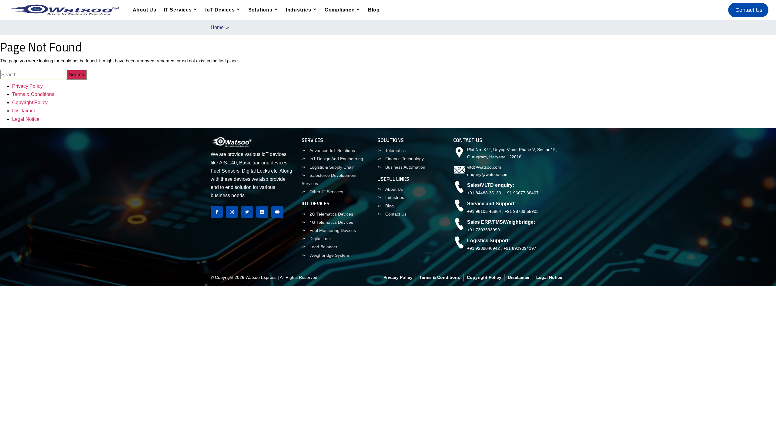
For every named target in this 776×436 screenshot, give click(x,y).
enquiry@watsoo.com (488, 174)
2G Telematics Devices (330, 214)
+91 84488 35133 (484, 192)
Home (217, 27)
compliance (340, 9)
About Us (144, 9)
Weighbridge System (328, 255)
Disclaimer (23, 110)
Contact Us (749, 10)
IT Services (178, 9)
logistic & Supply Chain (331, 167)
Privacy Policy (27, 86)
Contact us (395, 214)
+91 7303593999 (483, 229)
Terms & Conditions (33, 94)
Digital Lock (320, 238)
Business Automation (404, 167)
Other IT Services (325, 191)
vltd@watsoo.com (484, 167)
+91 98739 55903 (522, 211)
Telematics (395, 150)
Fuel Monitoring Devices (332, 230)
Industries (298, 9)
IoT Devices (220, 9)
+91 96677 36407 (522, 192)
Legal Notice (25, 119)
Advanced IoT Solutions (331, 150)
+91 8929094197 (519, 248)
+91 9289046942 (483, 248)
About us (393, 189)
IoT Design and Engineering (335, 158)
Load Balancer (322, 246)
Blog (374, 9)
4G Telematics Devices (330, 222)
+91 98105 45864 (484, 211)
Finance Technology (404, 158)
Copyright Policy (30, 102)
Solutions (260, 9)
